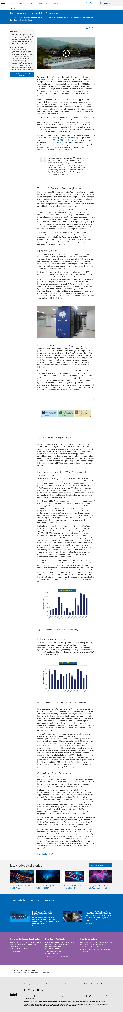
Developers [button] (43, 3)
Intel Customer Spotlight (99, 865)
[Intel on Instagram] (42, 990)
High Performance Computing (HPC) (58, 956)
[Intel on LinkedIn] (33, 990)
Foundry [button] (64, 3)
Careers (67, 984)
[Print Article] (90, 27)
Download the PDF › (45, 854)
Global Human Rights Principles (84, 1004)
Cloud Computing (52, 954)
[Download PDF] (87, 27)
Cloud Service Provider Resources (93, 947)
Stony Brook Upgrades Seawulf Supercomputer (100, 886)
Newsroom (51, 984)
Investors (60, 984)
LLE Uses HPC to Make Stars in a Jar (21, 886)
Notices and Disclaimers (93, 1003)
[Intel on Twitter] (29, 990)
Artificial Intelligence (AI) (54, 951)
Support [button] (22, 3)
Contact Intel (42, 984)
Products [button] (13, 3)
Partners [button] (54, 3)
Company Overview (30, 984)
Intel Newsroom (17, 951)
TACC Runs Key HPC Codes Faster (46, 886)
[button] (61, 876)
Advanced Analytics (53, 949)
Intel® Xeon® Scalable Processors (42, 913)
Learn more (36, 926)
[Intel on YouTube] (38, 990)
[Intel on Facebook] (24, 990)
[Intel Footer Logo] (13, 995)
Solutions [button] (32, 3)
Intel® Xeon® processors (85, 483)
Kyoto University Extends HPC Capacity (73, 886)
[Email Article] (93, 27)
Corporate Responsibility (80, 984)
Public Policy (101, 984)
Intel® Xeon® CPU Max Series (61, 140)
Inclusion (92, 984)
